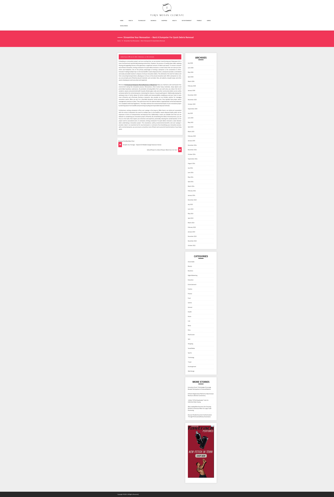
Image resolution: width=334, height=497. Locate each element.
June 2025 (190, 118)
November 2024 (192, 150)
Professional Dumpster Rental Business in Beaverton (140, 85)
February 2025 (192, 136)
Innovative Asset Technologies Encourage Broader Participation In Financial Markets (199, 388)
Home (121, 20)
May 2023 (190, 214)
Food (189, 298)
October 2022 (191, 245)
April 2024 (190, 182)
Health (131, 20)
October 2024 (191, 154)
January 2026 (191, 90)
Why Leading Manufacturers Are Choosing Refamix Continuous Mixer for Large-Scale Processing (199, 408)
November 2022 (192, 241)
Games (209, 20)
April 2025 (190, 127)
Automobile (191, 262)
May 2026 (190, 72)
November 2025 (192, 100)
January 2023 (191, 232)
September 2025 (192, 109)
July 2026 (190, 63)
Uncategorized (192, 367)
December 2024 (192, 145)
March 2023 (191, 223)
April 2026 (190, 77)
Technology (142, 20)
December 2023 (192, 200)
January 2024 (191, 195)
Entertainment (187, 20)
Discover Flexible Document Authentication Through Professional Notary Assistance (200, 416)
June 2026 (190, 68)
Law (189, 321)
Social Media (124, 26)
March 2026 (191, 81)
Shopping (164, 20)
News (189, 326)
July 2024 (190, 168)
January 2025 (191, 141)
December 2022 (192, 236)
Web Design (191, 371)
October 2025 (191, 104)
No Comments (150, 57)
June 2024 (190, 172)
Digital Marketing (192, 275)
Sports (190, 353)
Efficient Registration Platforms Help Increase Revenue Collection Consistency (201, 395)
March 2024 (191, 186)
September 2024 (192, 159)
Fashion (190, 289)
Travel (189, 362)
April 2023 (190, 218)
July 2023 (190, 204)
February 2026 (192, 86)
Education (190, 280)
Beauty (190, 266)
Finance (199, 20)
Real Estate (191, 335)
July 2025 (190, 113)
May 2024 (190, 177)
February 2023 (192, 227)
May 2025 (190, 122)
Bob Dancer (125, 57)
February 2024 (192, 191)
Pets (189, 330)
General (190, 307)
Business (153, 20)
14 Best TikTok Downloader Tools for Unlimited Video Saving (198, 401)
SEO (189, 339)
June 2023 (190, 209)
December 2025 (192, 95)
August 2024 (191, 163)
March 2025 (191, 132)
